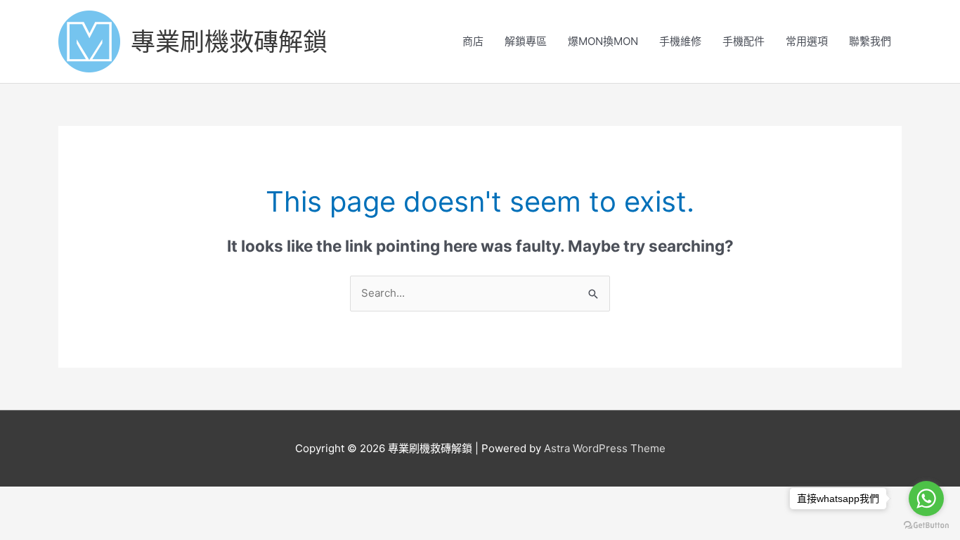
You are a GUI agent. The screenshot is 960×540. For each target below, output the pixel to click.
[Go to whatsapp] (926, 498)
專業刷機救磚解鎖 (229, 41)
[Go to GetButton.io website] (926, 525)
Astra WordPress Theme (605, 448)
